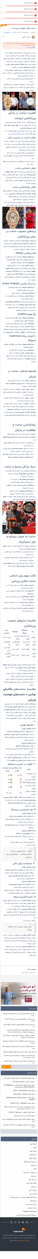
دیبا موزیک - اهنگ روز (29, 1172)
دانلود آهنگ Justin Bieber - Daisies (23, 1094)
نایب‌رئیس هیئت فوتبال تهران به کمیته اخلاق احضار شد (19, 1025)
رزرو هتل (33, 1176)
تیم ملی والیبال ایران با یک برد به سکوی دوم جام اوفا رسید (18, 1014)
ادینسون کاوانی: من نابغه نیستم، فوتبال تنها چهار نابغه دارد (18, 1047)
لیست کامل (6, 1067)
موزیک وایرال (32, 1158)
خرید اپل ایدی (32, 1180)
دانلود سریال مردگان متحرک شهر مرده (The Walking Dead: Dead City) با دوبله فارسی (19, 1086)
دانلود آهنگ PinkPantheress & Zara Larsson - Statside (20, 1099)
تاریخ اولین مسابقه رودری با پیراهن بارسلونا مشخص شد (19, 1062)
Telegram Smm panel (29, 1211)
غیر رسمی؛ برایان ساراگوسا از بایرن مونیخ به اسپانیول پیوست (18, 1042)
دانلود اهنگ (33, 1201)
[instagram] (11, 1222)
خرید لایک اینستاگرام (30, 1162)
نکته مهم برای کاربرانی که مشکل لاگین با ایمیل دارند (19, 1078)
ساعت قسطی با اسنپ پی (16, 134)
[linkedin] (23, 1222)
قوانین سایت (31, 47)
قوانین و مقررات (23, 1240)
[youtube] (19, 1222)
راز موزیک (33, 1165)
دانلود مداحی (32, 1190)
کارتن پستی (32, 1194)
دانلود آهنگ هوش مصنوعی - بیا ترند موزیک (23, 1197)
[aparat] (27, 1222)
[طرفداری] (19, 1230)
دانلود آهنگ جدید (31, 1183)
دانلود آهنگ (33, 1144)
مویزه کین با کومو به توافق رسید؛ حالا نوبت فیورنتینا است (18, 1126)
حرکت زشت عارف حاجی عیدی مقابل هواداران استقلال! (18, 1052)
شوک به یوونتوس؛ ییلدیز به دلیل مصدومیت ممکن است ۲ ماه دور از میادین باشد (19, 1108)
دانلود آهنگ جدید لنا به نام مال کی (24, 1116)
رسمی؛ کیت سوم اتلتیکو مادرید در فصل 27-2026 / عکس (19, 1020)
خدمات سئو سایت (30, 1204)
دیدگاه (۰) (7, 32)
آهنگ (34, 1148)
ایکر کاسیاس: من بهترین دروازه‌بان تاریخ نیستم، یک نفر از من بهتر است (19, 1056)
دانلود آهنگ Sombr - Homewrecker (23, 1091)
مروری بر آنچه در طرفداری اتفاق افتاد (23, 1082)
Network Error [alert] (29, 3)
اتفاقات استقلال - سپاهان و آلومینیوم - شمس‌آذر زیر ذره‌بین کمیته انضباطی (18, 1036)
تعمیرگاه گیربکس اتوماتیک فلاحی (26, 1215)
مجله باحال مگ (31, 1208)
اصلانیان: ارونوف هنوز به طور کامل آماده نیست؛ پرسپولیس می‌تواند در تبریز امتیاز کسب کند (20, 1031)
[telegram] (15, 1222)
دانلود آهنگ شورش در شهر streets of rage (21, 1112)
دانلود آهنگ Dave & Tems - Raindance (22, 1103)
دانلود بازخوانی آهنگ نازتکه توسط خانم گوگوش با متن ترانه (18, 1120)
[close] (1, 1)
